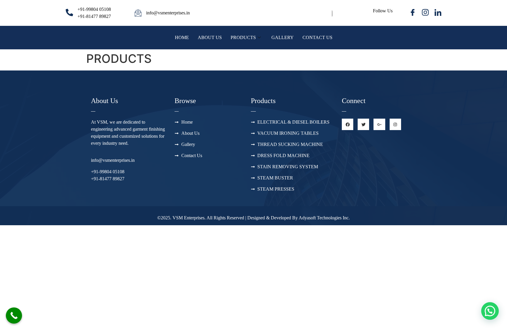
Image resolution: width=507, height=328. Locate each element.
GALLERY (282, 37)
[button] (490, 311)
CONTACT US (317, 37)
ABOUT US (210, 37)
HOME (182, 37)
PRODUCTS (243, 37)
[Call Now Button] (14, 315)
